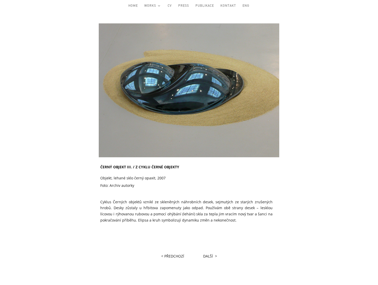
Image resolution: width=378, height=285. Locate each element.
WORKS (150, 5)
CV (170, 5)
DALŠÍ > (210, 256)
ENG (245, 5)
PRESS (183, 5)
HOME (133, 5)
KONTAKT (228, 5)
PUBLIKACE (204, 5)
